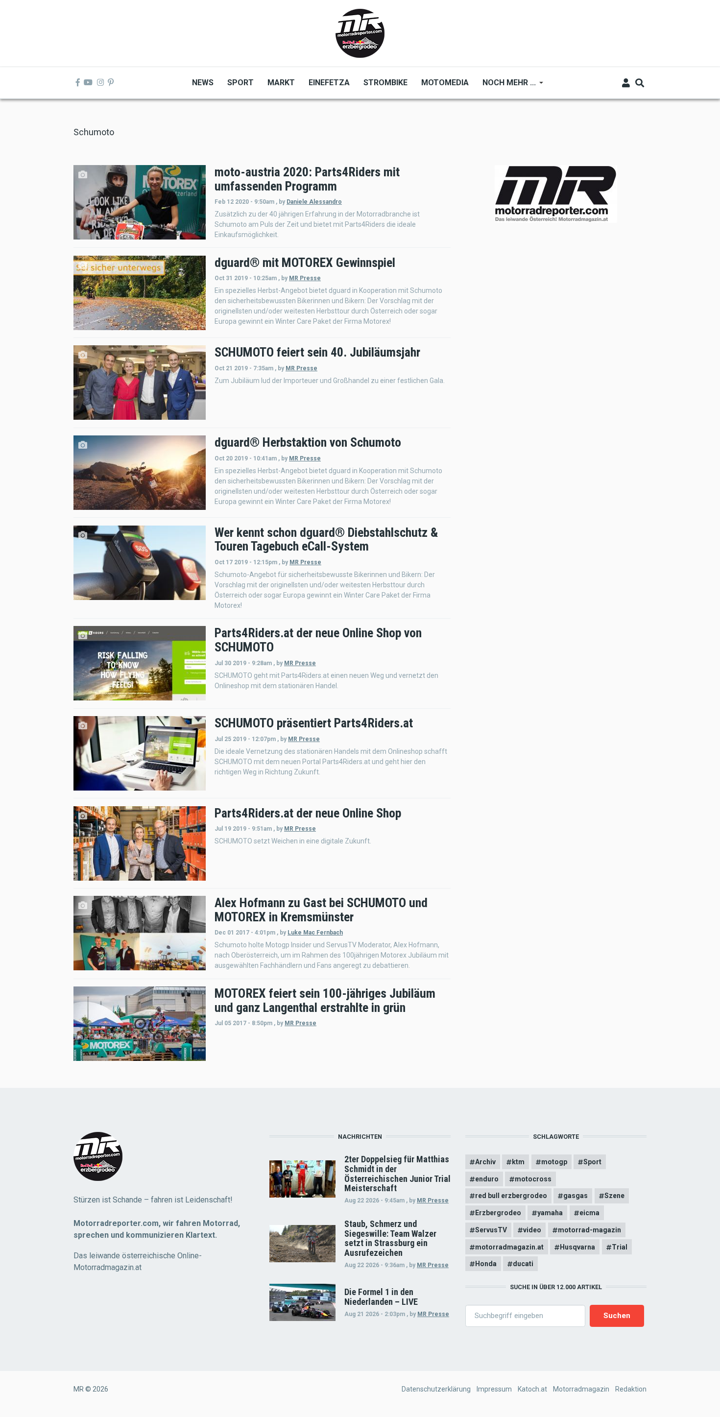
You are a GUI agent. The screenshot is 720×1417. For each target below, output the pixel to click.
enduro (487, 1179)
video (532, 1230)
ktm (518, 1162)
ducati (523, 1264)
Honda (486, 1264)
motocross (533, 1179)
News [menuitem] (203, 82)
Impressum (494, 1389)
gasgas (575, 1196)
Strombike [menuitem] (385, 82)
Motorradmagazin (581, 1389)
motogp (554, 1162)
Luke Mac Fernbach (315, 932)
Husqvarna (577, 1247)
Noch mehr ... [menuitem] (506, 86)
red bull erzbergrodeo (511, 1196)
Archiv (485, 1162)
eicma (589, 1213)
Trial (619, 1247)
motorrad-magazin (589, 1230)
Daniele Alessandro (314, 201)
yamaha (550, 1213)
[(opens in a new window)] (78, 83)
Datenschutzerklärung (436, 1389)
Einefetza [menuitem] (329, 82)
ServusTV (491, 1230)
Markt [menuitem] (281, 82)
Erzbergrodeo (498, 1213)
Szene (614, 1196)
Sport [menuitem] (240, 82)
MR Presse (305, 278)
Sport (592, 1162)
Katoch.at (532, 1389)
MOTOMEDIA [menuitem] (445, 82)
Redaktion (631, 1389)
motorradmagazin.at (509, 1247)
